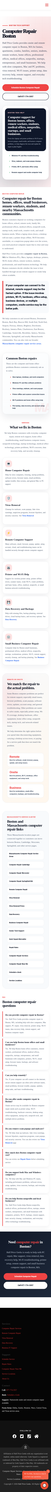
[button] (44, 1485)
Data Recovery (11, 620)
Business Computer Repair (18, 923)
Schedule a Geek (15, 972)
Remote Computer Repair (18, 889)
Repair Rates (13, 947)
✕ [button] (48, 1471)
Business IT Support (9, 1348)
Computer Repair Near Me (18, 964)
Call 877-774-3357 (25, 96)
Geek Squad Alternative (17, 939)
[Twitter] (22, 1436)
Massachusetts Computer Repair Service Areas (23, 855)
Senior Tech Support (16, 931)
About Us (5, 1379)
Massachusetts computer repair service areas (21, 344)
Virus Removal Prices (16, 906)
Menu (46, 5)
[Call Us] (29, 1436)
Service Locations (15, 981)
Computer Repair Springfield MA (21, 881)
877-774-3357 (11, 1390)
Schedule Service (8, 1359)
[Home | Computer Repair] (36, 1436)
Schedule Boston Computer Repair (25, 88)
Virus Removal (28, 516)
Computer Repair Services (18, 956)
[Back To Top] (25, 1447)
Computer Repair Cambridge (19, 865)
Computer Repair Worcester (19, 873)
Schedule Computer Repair (25, 1276)
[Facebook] (14, 1436)
